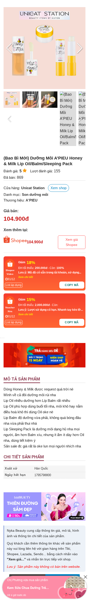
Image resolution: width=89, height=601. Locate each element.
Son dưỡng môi (35, 195)
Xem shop (58, 188)
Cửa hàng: (12, 188)
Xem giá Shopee (72, 242)
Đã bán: (10, 177)
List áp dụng (14, 285)
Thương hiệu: (14, 200)
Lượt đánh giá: (41, 171)
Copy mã (72, 285)
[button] (80, 48)
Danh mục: (12, 195)
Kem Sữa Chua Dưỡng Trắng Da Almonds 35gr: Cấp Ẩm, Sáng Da (28, 587)
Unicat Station (33, 188)
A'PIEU (31, 200)
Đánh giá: (11, 171)
